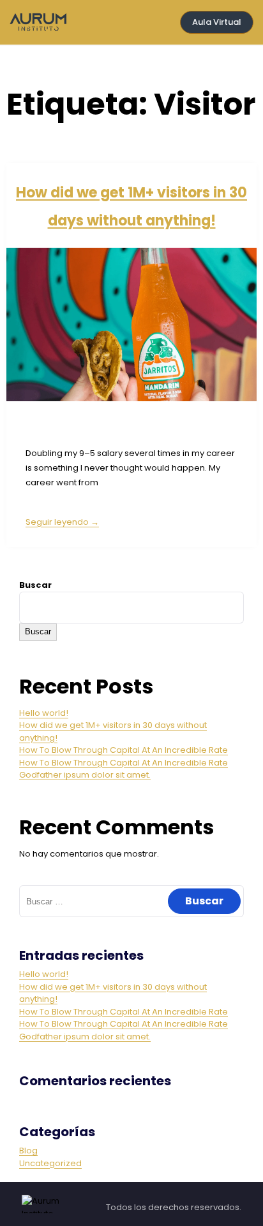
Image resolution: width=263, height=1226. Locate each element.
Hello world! (43, 713)
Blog (28, 1150)
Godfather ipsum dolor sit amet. (85, 775)
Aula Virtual (216, 22)
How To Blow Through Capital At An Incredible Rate (123, 750)
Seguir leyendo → (62, 522)
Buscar (35, 585)
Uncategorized (50, 1163)
